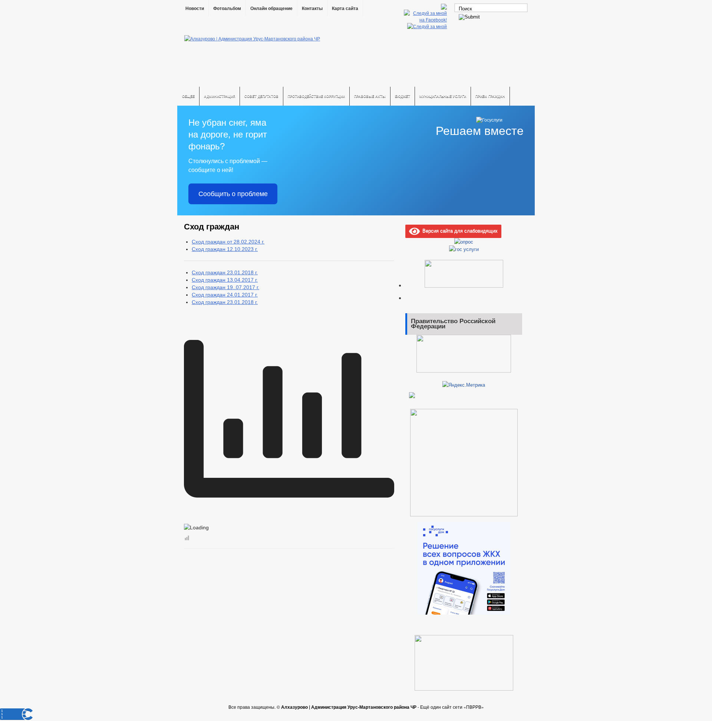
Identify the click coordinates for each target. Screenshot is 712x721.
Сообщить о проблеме (233, 194)
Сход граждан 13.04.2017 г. (225, 280)
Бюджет (402, 96)
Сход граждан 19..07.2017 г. (225, 287)
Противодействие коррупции (316, 96)
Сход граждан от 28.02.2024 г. (228, 242)
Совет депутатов (261, 96)
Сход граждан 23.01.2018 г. (225, 272)
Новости (194, 8)
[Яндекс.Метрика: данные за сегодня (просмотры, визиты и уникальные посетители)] (463, 384)
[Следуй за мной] (427, 26)
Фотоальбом (227, 8)
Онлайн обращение (271, 8)
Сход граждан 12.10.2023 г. (225, 249)
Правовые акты (370, 96)
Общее (188, 96)
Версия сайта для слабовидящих (459, 230)
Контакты (312, 8)
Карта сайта (345, 8)
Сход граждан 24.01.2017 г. (225, 295)
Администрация (219, 96)
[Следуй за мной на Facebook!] (426, 19)
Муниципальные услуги (442, 96)
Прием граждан (490, 96)
